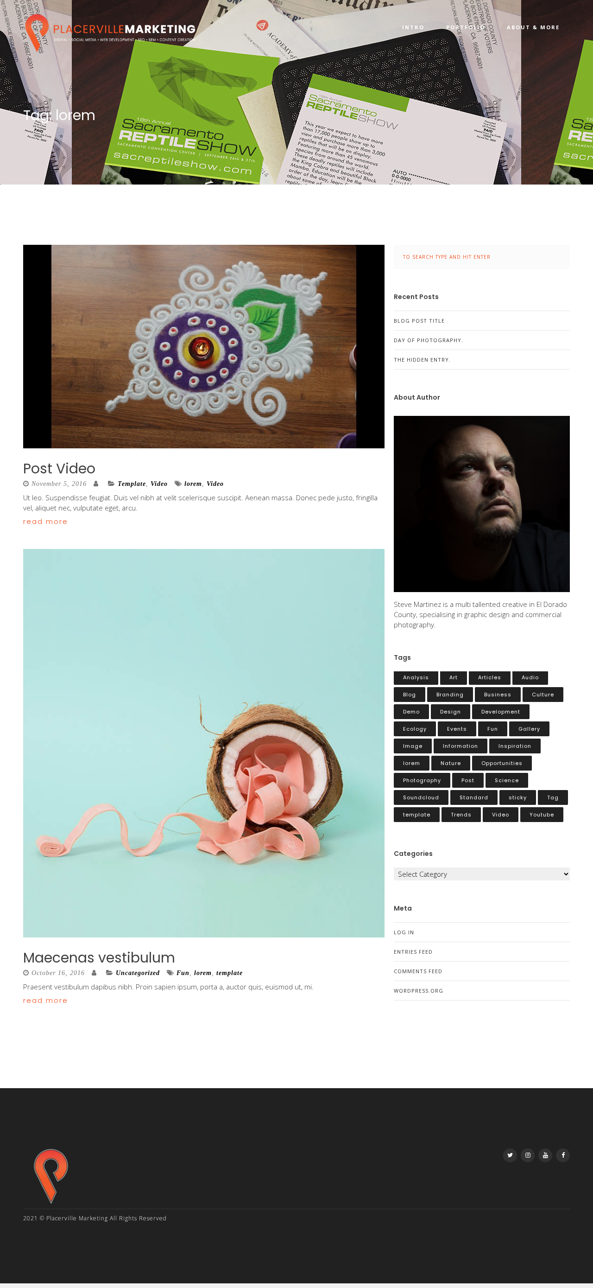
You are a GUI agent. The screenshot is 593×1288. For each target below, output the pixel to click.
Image (413, 746)
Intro (413, 27)
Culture (543, 694)
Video (159, 483)
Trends (461, 814)
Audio (530, 677)
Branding (450, 694)
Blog (409, 694)
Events (457, 729)
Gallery (529, 729)
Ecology (415, 729)
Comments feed (418, 971)
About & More (533, 27)
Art (453, 677)
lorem (193, 483)
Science (507, 780)
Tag (553, 797)
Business (497, 694)
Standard (474, 797)
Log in (404, 932)
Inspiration (514, 746)
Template (132, 483)
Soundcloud (421, 797)
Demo (411, 711)
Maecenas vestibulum (99, 958)
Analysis (416, 677)
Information (460, 746)
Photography (422, 780)
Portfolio (465, 27)
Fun (183, 972)
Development (500, 711)
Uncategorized (138, 972)
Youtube (542, 814)
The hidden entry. (422, 359)
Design (450, 711)
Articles (489, 677)
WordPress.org (418, 990)
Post (467, 780)
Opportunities (502, 763)
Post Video (59, 468)
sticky (518, 797)
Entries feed (413, 951)
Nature (451, 763)
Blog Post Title (419, 320)
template (229, 972)
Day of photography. (428, 340)
